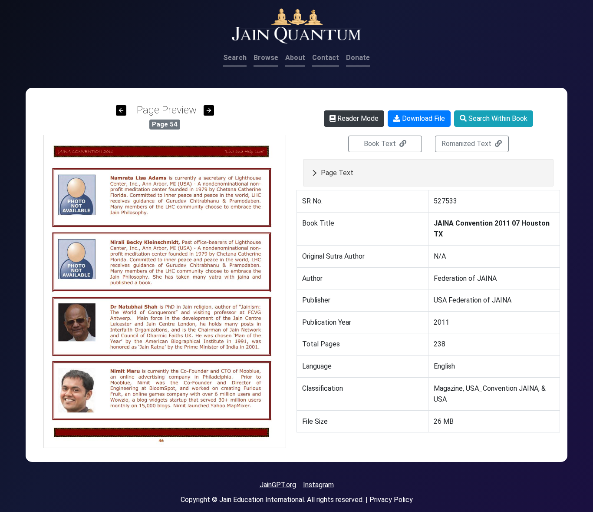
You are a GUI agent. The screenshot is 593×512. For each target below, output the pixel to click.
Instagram (318, 485)
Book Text (381, 144)
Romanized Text (467, 144)
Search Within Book (497, 118)
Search (235, 57)
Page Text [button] (337, 173)
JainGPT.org (278, 485)
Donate (358, 57)
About (295, 57)
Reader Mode (357, 118)
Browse (266, 57)
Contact (325, 57)
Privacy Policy (391, 499)
